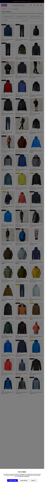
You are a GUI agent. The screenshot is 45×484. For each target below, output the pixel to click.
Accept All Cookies (12, 480)
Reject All (33, 480)
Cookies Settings (23, 480)
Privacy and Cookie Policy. (23, 476)
